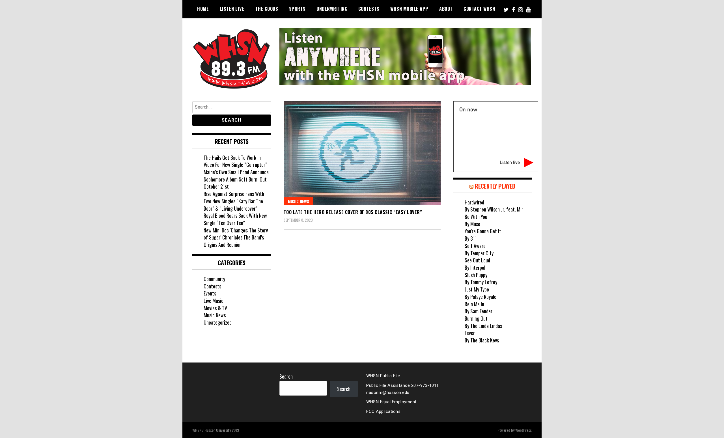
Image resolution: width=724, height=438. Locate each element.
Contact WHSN (479, 8)
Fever (470, 332)
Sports (297, 8)
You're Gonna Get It (483, 231)
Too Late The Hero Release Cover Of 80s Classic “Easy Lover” (353, 212)
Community (214, 278)
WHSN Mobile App (409, 8)
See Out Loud (477, 260)
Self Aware (475, 245)
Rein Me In (474, 304)
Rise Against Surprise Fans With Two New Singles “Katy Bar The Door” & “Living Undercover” (234, 201)
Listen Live (232, 8)
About (446, 8)
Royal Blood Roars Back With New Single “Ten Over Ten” (235, 219)
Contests (369, 8)
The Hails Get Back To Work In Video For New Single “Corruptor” (235, 161)
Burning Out (476, 318)
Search (286, 376)
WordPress (523, 430)
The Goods (266, 8)
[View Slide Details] (405, 56)
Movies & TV (215, 308)
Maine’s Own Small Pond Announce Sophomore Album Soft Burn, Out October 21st (236, 179)
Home (203, 8)
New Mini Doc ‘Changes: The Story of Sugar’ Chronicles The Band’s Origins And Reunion (236, 237)
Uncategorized (218, 322)
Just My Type (477, 289)
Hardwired (474, 202)
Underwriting (331, 8)
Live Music (213, 300)
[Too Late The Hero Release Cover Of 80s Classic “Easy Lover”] (362, 153)
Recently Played (495, 186)
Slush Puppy (476, 275)
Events (210, 293)
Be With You (476, 216)
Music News (298, 201)
